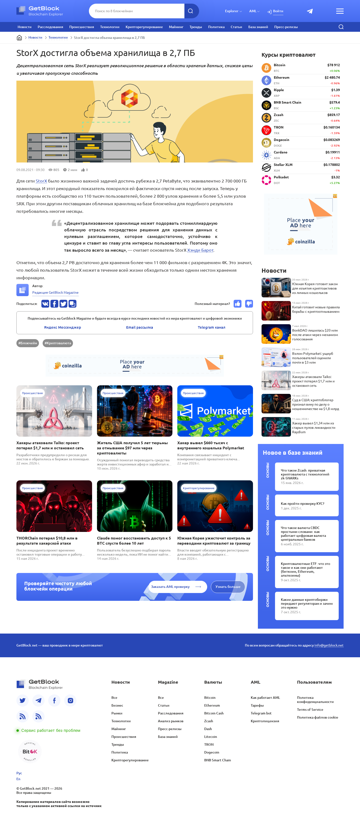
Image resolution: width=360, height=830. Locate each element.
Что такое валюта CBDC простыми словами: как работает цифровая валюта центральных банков (303, 533)
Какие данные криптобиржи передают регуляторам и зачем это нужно (307, 603)
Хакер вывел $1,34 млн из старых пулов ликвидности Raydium (313, 427)
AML (252, 11)
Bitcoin (210, 698)
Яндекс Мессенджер (62, 327)
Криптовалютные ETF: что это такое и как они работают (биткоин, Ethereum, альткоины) (305, 569)
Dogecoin (211, 752)
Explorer (232, 11)
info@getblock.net (329, 645)
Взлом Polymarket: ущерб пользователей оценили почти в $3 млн (312, 358)
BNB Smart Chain (217, 760)
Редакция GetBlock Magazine (55, 292)
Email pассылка (139, 327)
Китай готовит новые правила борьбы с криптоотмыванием (316, 309)
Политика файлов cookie (317, 717)
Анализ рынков (170, 721)
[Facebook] (54, 700)
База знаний (258, 27)
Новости (25, 27)
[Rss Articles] (38, 716)
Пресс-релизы (286, 27)
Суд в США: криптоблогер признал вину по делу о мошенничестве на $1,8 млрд (315, 404)
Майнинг (176, 27)
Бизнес (117, 705)
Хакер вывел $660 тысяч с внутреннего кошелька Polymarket (210, 445)
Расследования (50, 27)
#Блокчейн (27, 343)
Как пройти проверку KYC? (302, 504)
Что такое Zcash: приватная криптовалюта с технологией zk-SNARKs (305, 474)
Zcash (208, 721)
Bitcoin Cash (214, 713)
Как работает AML (265, 698)
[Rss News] (22, 716)
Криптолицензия (265, 721)
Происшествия (81, 27)
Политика (216, 27)
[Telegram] (38, 700)
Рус (19, 773)
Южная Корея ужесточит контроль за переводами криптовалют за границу (214, 540)
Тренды (196, 27)
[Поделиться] (45, 304)
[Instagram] (70, 700)
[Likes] (237, 304)
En (18, 779)
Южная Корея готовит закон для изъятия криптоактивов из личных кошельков (315, 288)
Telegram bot (261, 713)
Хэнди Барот (200, 250)
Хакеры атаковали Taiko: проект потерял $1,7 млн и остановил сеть (50, 445)
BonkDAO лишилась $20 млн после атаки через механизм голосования (315, 334)
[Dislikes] (249, 304)
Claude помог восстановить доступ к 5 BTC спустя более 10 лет (134, 540)
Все (114, 698)
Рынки (116, 713)
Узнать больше (228, 587)
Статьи (236, 27)
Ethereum (212, 705)
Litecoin (210, 737)
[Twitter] (22, 700)
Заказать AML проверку (170, 587)
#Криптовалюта (58, 343)
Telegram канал (211, 327)
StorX (41, 180)
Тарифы (257, 705)
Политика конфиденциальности (315, 700)
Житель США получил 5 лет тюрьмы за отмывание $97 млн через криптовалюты (132, 448)
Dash (208, 729)
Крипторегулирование (144, 27)
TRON (209, 744)
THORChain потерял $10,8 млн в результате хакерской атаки (47, 540)
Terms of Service (310, 709)
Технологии (110, 27)
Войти (278, 11)
